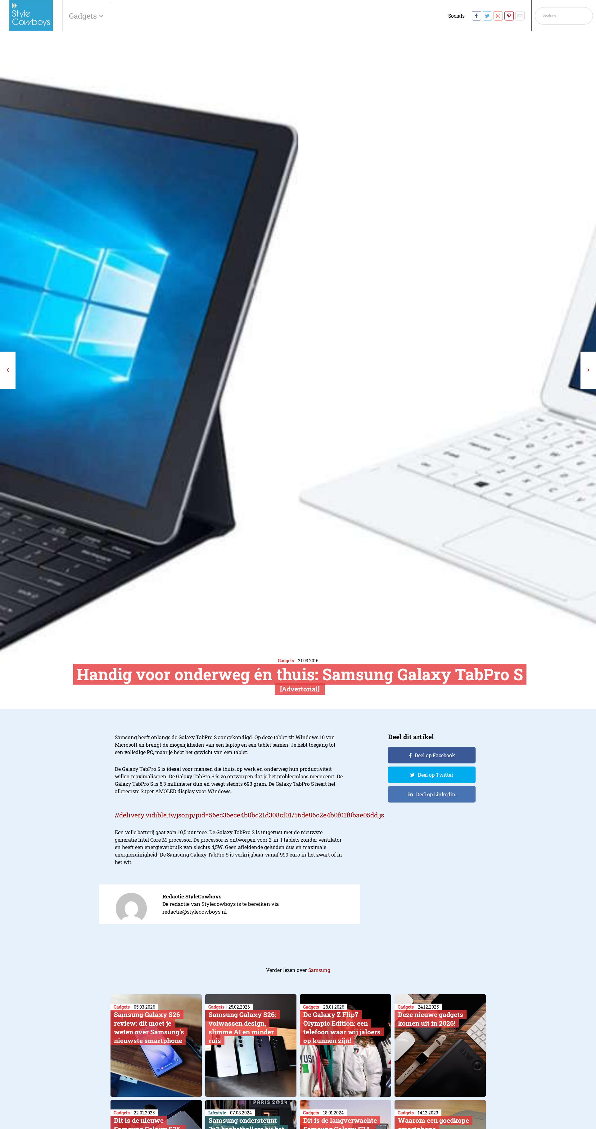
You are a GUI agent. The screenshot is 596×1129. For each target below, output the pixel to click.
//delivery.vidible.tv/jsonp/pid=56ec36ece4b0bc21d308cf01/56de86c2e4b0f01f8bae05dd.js (249, 815)
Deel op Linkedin (435, 794)
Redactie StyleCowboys (192, 896)
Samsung (319, 970)
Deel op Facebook (435, 755)
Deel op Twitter (436, 774)
